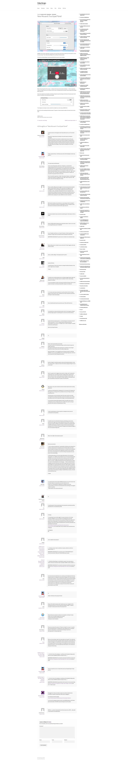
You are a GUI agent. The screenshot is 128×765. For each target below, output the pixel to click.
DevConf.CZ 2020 (82, 214)
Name (41, 739)
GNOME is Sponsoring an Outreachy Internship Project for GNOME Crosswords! (85, 54)
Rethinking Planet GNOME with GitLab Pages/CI (85, 89)
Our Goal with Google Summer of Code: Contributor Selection (85, 44)
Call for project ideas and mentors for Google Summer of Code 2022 (85, 174)
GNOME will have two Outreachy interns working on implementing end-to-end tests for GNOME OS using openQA (85, 117)
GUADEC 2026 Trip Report (84, 23)
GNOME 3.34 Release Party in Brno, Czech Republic (84, 223)
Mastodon (43, 8)
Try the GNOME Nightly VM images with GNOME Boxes (84, 220)
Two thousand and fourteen (84, 298)
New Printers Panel (83, 269)
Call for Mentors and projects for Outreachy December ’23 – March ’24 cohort (85, 127)
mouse (47, 117)
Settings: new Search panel (84, 231)
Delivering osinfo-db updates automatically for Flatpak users (85, 198)
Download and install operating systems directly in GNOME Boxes (85, 258)
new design (51, 53)
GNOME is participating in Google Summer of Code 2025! (85, 69)
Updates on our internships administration (84, 104)
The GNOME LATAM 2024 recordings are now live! (84, 72)
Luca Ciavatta (42, 617)
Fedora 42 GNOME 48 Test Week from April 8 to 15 (85, 66)
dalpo (43, 265)
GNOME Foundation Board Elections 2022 (84, 166)
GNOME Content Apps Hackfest (70, 120)
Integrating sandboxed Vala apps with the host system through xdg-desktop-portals (84, 178)
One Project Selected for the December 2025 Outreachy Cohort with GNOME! (85, 40)
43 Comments (54, 14)
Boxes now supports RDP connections (84, 252)
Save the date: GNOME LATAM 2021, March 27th (84, 192)
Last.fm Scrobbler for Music (84, 294)
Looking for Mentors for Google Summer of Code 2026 (85, 37)
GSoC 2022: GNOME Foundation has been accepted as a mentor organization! (85, 169)
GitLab (47, 8)
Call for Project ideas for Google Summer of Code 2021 (85, 195)
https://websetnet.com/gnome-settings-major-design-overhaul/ (60, 683)
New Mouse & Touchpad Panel (84, 283)
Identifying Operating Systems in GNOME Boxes (85, 201)
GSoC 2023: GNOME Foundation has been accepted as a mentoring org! (85, 139)
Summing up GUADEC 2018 (84, 242)
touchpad (50, 117)
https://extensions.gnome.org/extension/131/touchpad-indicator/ (59, 697)
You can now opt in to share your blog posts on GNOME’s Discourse (85, 20)
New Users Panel (82, 271)
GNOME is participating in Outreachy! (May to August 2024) (85, 100)
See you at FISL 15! (83, 311)
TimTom (42, 323)
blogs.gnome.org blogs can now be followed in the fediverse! (85, 110)
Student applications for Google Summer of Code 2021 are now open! (85, 187)
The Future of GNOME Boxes (84, 17)
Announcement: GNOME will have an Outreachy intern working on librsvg (85, 78)
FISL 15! (81, 309)
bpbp (49, 722)
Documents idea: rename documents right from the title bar (85, 291)
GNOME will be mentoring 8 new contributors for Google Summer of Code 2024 (85, 96)
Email (53, 739)
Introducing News (83, 296)
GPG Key (59, 8)
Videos (51, 8)
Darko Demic (42, 247)
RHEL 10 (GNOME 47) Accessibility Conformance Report (85, 34)
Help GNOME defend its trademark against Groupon (84, 305)
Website (65, 739)
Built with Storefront (41, 759)
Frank (43, 642)
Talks (55, 8)
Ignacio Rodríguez (41, 695)
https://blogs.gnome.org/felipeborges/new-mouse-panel (61, 566)
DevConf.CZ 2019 (82, 240)
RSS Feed (64, 8)
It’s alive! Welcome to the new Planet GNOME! (84, 62)
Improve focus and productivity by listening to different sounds (85, 267)
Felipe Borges (41, 3)
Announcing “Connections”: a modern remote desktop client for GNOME (85, 211)
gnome (45, 117)
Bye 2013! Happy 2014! (83, 318)
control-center (41, 117)
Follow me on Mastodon (82, 324)
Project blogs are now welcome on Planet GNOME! (85, 122)
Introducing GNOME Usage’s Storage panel (84, 234)
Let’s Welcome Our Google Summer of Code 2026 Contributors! (84, 30)
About (38, 8)
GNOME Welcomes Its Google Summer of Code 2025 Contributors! (84, 58)
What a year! (82, 152)
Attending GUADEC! (83, 244)
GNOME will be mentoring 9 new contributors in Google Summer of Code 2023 (85, 131)
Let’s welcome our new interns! (85, 184)
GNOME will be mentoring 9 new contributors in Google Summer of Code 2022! (85, 162)
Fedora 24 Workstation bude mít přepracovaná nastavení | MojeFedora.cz (41, 562)
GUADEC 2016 (82, 273)
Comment (42, 726)
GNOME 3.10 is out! (83, 320)
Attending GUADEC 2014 (84, 307)
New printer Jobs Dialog (42, 120)
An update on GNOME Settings (85, 124)
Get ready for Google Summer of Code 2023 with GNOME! (85, 159)
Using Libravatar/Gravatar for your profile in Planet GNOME (85, 51)
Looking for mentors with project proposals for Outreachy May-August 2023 (85, 149)
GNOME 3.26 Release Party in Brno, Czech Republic (84, 261)
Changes (81, 316)
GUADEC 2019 (82, 226)
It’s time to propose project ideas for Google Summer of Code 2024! (85, 113)
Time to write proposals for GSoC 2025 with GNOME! (85, 75)
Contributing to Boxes (83, 246)
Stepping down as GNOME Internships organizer (84, 86)
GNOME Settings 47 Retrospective (83, 82)
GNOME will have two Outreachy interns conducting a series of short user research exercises (85, 92)
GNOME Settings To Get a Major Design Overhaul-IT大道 (41, 654)
